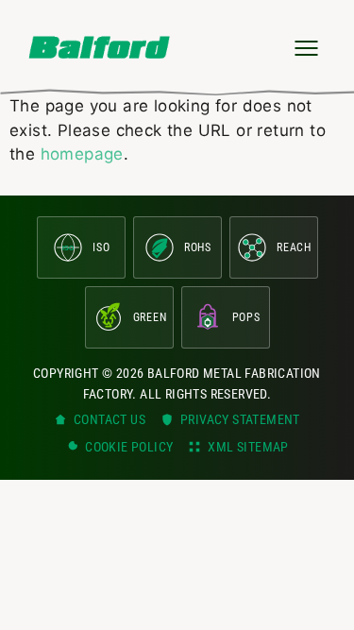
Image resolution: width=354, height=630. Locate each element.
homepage (82, 154)
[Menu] (306, 47)
